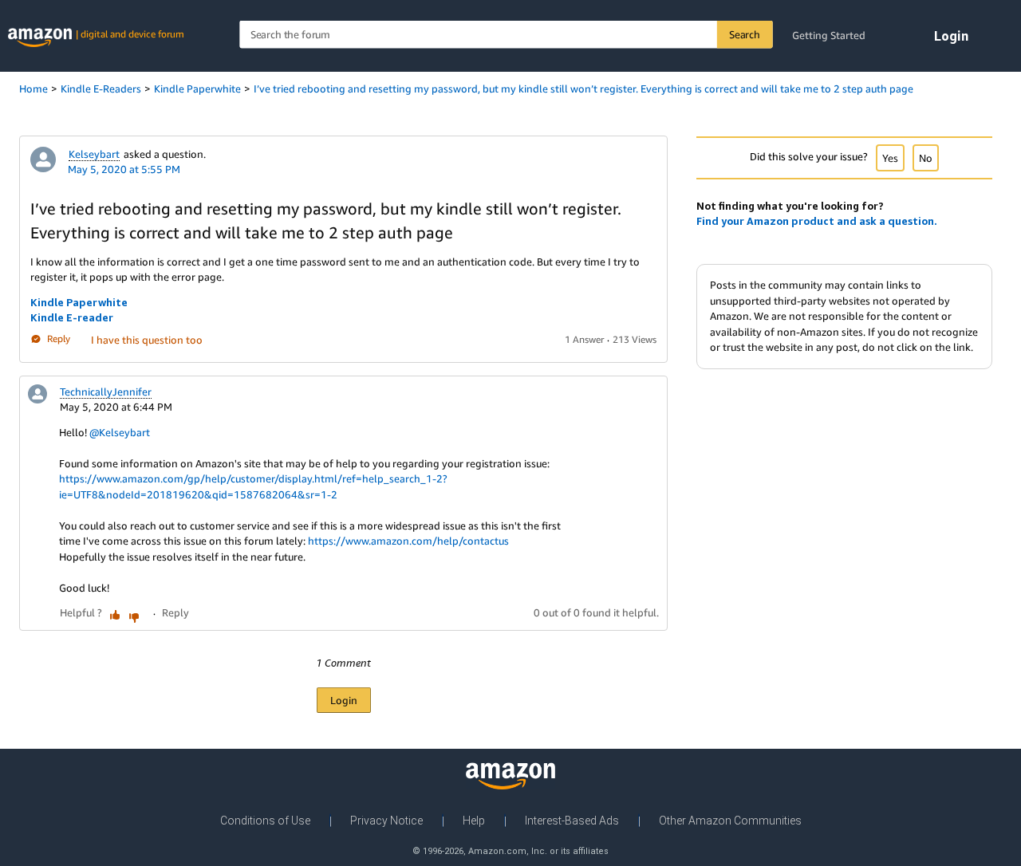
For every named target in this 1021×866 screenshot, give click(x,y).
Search (744, 34)
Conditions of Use (265, 820)
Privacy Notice (386, 820)
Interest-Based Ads (572, 820)
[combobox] (505, 35)
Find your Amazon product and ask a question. (816, 221)
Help (474, 820)
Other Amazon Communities (730, 820)
